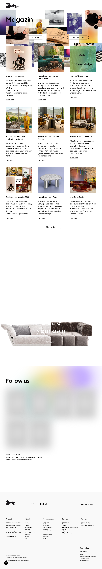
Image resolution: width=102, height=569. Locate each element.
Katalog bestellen (86, 524)
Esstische (27, 529)
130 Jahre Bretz (47, 527)
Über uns (46, 522)
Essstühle (27, 531)
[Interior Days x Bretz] (19, 59)
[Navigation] (93, 5)
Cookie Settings (84, 560)
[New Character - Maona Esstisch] (51, 120)
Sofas (26, 522)
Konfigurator (51, 342)
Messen (45, 538)
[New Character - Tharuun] (83, 120)
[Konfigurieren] (96, 27)
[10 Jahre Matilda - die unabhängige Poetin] (19, 120)
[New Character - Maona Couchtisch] (51, 59)
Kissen (27, 536)
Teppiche (27, 534)
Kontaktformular (86, 522)
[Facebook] (41, 504)
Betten (27, 525)
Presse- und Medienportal (70, 527)
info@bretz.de (11, 536)
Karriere (45, 529)
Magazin (46, 536)
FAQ (63, 524)
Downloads (65, 522)
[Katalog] (96, 22)
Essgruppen (28, 527)
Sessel (26, 524)
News (55, 37)
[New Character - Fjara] (51, 180)
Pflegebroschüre (67, 531)
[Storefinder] (96, 17)
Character (35, 37)
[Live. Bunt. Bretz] (83, 180)
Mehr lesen (10, 100)
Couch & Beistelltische (31, 533)
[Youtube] (46, 503)
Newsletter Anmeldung (87, 525)
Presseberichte (47, 531)
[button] (6, 563)
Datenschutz (84, 553)
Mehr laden (51, 227)
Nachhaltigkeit (47, 534)
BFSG (81, 555)
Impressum (83, 551)
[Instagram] (43, 504)
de (91, 504)
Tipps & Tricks (78, 37)
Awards (45, 533)
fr (93, 504)
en (88, 504)
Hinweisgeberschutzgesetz (88, 556)
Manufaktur (46, 525)
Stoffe (26, 538)
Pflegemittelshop (67, 533)
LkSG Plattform (84, 558)
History (45, 524)
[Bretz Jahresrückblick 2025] (19, 180)
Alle (14, 37)
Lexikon (64, 525)
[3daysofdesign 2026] (83, 59)
